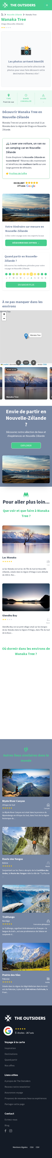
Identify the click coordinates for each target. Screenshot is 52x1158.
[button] (26, 184)
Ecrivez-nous (11, 1119)
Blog (7, 1125)
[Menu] (47, 5)
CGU (32, 1147)
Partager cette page (15, 1104)
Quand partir (11, 1059)
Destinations (11, 1053)
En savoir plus (26, 284)
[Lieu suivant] (33, 362)
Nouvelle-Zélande (14, 14)
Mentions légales (20, 1147)
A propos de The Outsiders (17, 1080)
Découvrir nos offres (25, 242)
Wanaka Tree (31, 14)
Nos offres (10, 1065)
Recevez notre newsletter (17, 1086)
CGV (37, 1147)
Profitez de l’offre (18, 173)
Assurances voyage (14, 1092)
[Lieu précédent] (18, 362)
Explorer (26, 445)
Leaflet (5, 364)
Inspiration (10, 1048)
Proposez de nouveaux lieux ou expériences (26, 1098)
